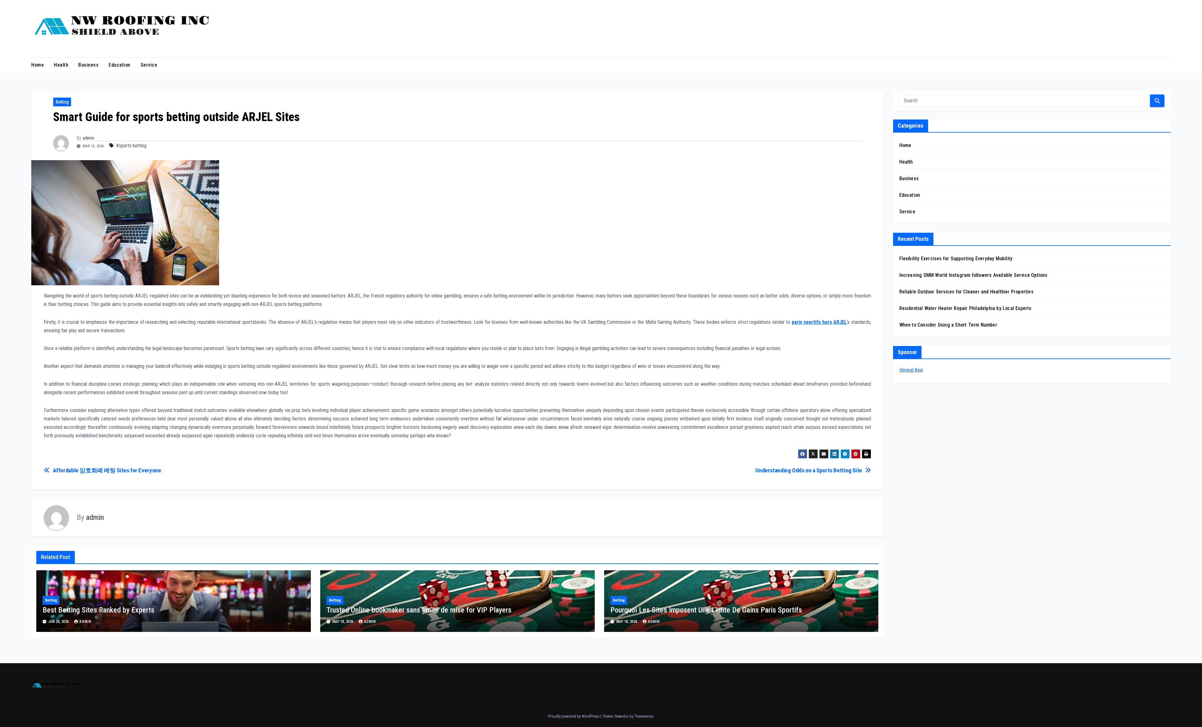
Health (61, 65)
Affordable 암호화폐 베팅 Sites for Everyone (107, 470)
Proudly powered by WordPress (574, 716)
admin (88, 137)
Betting (62, 101)
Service (149, 65)
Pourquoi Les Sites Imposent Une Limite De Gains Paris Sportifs (706, 610)
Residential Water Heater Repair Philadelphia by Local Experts (965, 308)
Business (88, 65)
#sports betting (131, 146)
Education (120, 65)
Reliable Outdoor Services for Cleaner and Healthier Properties (966, 292)
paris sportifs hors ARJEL (819, 322)
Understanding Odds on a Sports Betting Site (808, 470)
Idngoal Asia (911, 370)
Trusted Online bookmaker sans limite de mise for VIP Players (418, 610)
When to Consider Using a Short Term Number (948, 325)
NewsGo (622, 716)
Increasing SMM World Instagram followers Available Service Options (973, 275)
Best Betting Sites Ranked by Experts (98, 610)
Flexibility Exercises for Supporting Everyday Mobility (956, 259)
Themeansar (643, 716)
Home (37, 65)
